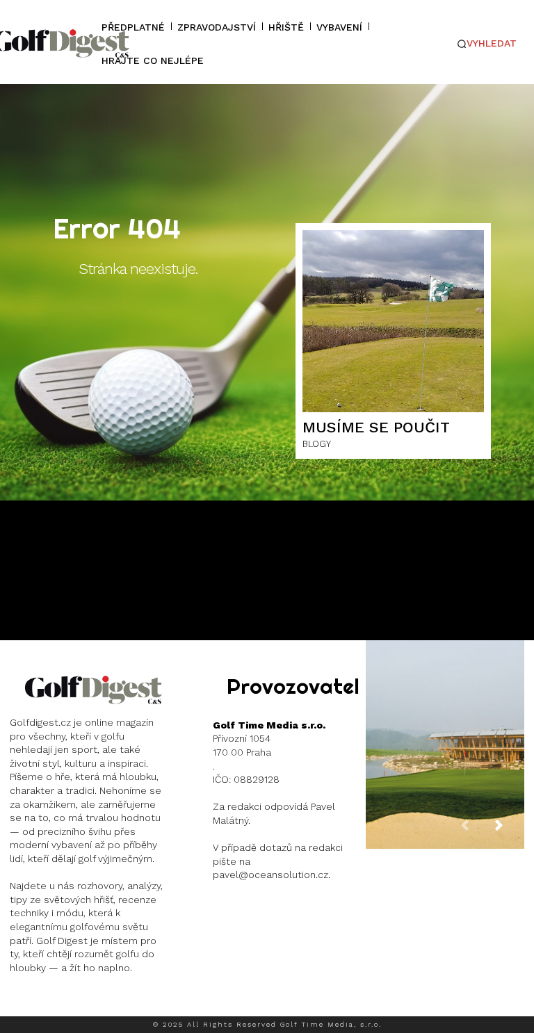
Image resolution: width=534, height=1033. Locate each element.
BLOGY (316, 443)
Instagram (60, 1002)
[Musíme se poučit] (393, 321)
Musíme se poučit (376, 427)
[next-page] (509, 831)
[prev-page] (475, 831)
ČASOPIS (443, 776)
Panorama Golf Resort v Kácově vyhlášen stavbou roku (445, 732)
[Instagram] (20, 1002)
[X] (104, 1002)
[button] (487, 44)
